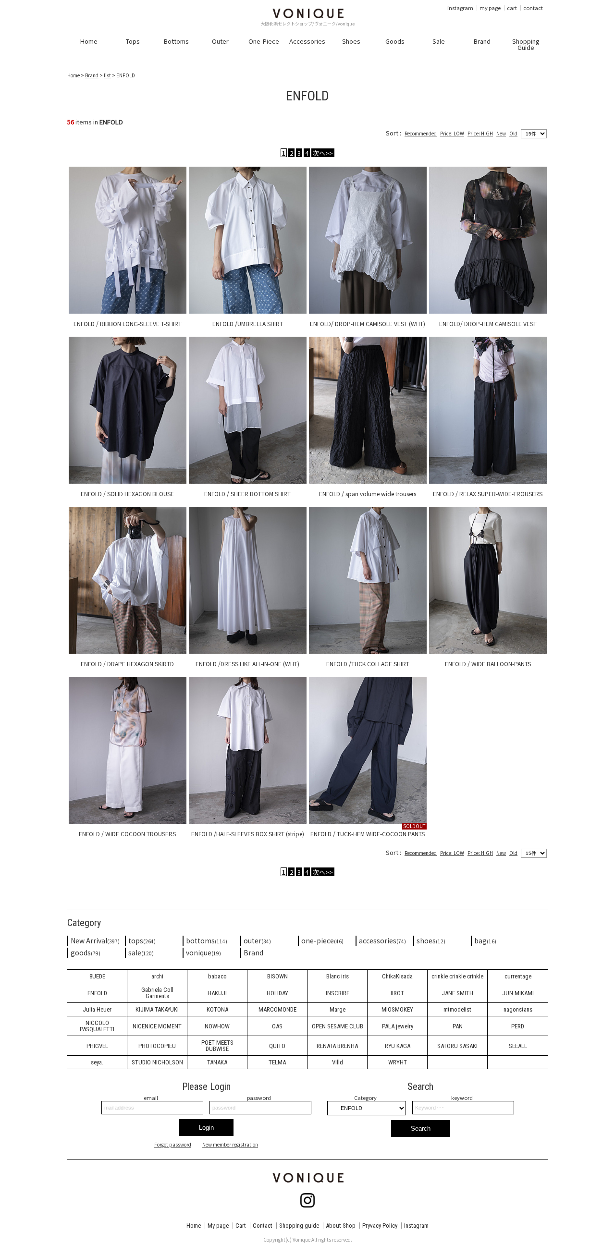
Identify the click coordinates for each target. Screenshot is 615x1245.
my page (490, 8)
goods (85, 952)
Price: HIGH (480, 133)
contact (533, 8)
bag (485, 940)
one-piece (322, 940)
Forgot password (172, 1144)
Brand (91, 75)
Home (193, 1225)
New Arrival (95, 940)
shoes (431, 940)
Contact (262, 1225)
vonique (203, 952)
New (501, 133)
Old (513, 133)
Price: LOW (452, 133)
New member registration (230, 1144)
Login (206, 1127)
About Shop (341, 1225)
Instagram (416, 1225)
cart (512, 8)
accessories (382, 940)
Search (420, 1128)
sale (141, 952)
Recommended (421, 133)
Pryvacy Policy (379, 1225)
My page (218, 1225)
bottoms (206, 940)
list (107, 75)
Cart (240, 1225)
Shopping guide (299, 1225)
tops (142, 940)
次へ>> (323, 152)
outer (257, 940)
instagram (460, 8)
